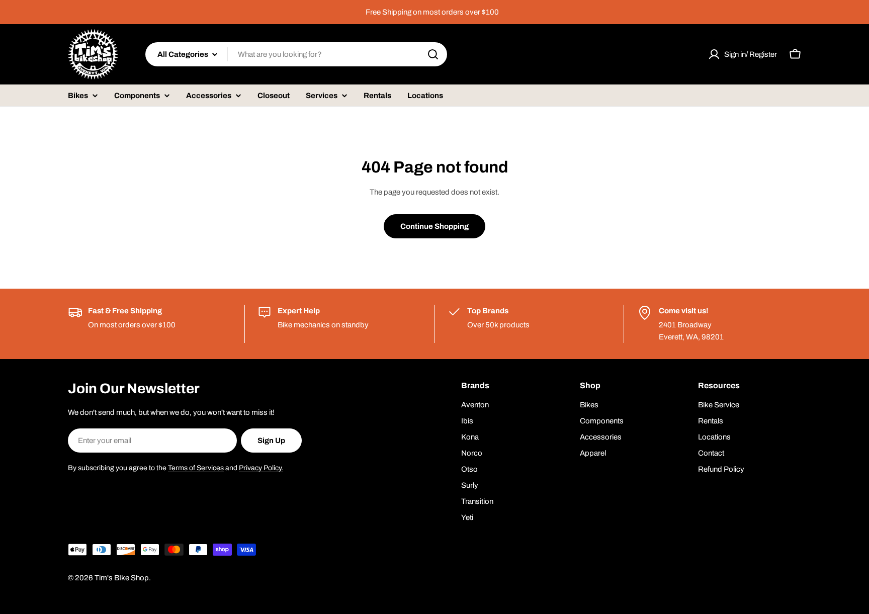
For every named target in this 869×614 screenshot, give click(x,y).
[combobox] (296, 54)
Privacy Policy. (261, 468)
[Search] (433, 54)
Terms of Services (196, 468)
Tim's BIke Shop (122, 578)
